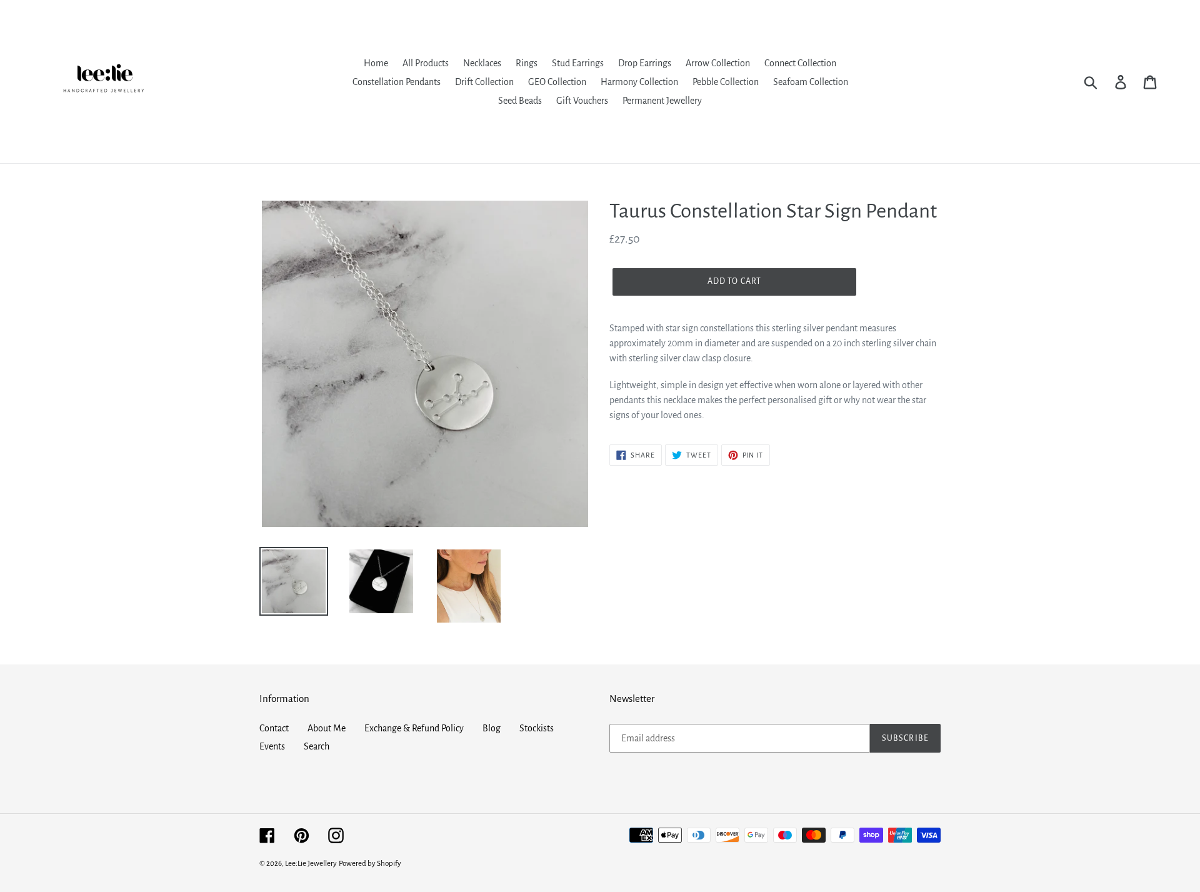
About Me (327, 728)
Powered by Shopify (370, 863)
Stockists (536, 728)
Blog (491, 728)
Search (316, 746)
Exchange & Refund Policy (414, 728)
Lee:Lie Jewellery (311, 863)
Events (272, 746)
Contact (274, 728)
